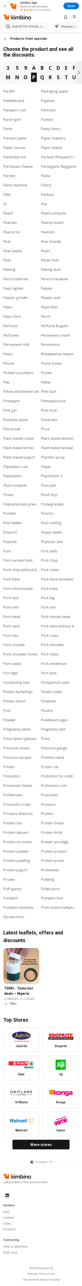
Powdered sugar (54, 720)
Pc (5, 204)
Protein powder (16, 851)
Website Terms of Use (41, 1274)
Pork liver (11, 607)
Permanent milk (16, 344)
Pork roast (49, 635)
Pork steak (12, 663)
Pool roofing (51, 522)
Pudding (47, 879)
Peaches (10, 222)
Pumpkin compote (18, 907)
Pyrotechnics (13, 916)
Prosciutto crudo (17, 804)
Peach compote (53, 213)
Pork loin (48, 607)
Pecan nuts (50, 260)
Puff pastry (12, 888)
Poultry (47, 710)
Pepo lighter (13, 288)
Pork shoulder (52, 644)
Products (9, 1229)
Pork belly (49, 551)
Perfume (10, 325)
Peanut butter (52, 222)
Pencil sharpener (55, 279)
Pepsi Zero (12, 316)
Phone (8, 363)
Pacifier (9, 91)
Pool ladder (12, 522)
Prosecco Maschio (18, 813)
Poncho (47, 513)
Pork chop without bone (23, 569)
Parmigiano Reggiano (59, 166)
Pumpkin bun (52, 898)
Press (45, 738)
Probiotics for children (59, 776)
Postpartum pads (55, 682)
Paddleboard (13, 100)
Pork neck (11, 626)
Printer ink (49, 766)
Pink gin (10, 410)
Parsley (9, 175)
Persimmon (50, 344)
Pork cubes (50, 569)
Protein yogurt (15, 870)
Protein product (54, 851)
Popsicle (10, 541)
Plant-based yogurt (19, 457)
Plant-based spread (57, 447)
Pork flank (11, 579)
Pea (44, 204)
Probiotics (11, 776)
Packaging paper (55, 91)
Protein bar (12, 823)
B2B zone (10, 1252)
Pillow (46, 382)
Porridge (10, 673)
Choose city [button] (69, 26)
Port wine (49, 673)
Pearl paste (12, 250)
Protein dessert (16, 832)
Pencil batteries (16, 279)
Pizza (45, 429)
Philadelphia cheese (57, 354)
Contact (8, 1217)
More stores (41, 1144)
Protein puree (52, 860)
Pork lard (10, 597)
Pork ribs (10, 635)
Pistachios (49, 419)
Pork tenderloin (54, 663)
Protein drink (52, 832)
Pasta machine (15, 185)
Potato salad (51, 691)
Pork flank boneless (57, 579)
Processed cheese (17, 785)
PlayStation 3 (51, 475)
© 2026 (41, 1268)
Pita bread (11, 429)
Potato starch (14, 701)
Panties (47, 119)
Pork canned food (17, 560)
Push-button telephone (60, 907)
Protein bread (52, 823)
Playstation (12, 475)
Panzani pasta (14, 138)
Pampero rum (14, 110)
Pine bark (49, 391)
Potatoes (48, 701)
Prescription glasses (20, 738)
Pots (7, 710)
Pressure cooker (16, 748)
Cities (7, 1223)
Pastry (46, 185)
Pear (7, 241)
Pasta (45, 175)
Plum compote (15, 485)
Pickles (46, 372)
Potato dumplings (18, 691)
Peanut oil (11, 232)
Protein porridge (54, 841)
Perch (45, 316)
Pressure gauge (54, 748)
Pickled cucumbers (18, 372)
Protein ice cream (17, 841)
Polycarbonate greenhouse (25, 504)
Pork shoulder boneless (22, 654)
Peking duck (51, 269)
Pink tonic (49, 410)
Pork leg (48, 597)
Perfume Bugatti (54, 325)
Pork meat (11, 616)
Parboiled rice (14, 157)
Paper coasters (53, 138)
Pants (8, 128)
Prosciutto (49, 795)
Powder (9, 720)
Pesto (8, 354)
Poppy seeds (51, 532)
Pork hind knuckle (18, 588)
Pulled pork (50, 888)
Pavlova (47, 194)
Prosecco (48, 804)
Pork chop (49, 560)
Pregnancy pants (17, 729)
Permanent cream (55, 335)
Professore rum (54, 785)
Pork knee (49, 588)
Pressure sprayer (17, 757)
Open (71, 6)
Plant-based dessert (57, 438)
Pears (45, 250)
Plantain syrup (53, 457)
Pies (6, 382)
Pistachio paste (15, 419)
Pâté (7, 194)
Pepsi (7, 307)
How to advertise (15, 1246)
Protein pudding (16, 860)
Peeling (9, 269)
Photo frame (51, 363)
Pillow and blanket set (21, 391)
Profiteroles (13, 795)
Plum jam (48, 485)
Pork (7, 551)
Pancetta (48, 110)
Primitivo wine (52, 757)
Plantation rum (15, 466)
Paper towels (51, 147)
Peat (7, 260)
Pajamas (48, 100)
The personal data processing (41, 1279)
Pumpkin (10, 898)
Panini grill (12, 119)
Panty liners (50, 128)
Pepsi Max (49, 307)
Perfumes (11, 335)
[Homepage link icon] (31, 1162)
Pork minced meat (55, 616)
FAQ (6, 1212)
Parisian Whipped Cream (61, 157)
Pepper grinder (15, 297)
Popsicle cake (52, 541)
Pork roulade (14, 644)
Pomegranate (52, 504)
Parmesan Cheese (18, 166)
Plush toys (49, 494)
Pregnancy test (53, 729)
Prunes (9, 879)
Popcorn (10, 532)
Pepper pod (50, 297)
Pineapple (11, 400)
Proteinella (50, 870)
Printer (9, 766)
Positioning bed (16, 682)
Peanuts (47, 232)
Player (46, 466)
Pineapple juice (53, 400)
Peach (8, 213)
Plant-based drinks (18, 447)
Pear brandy (51, 241)
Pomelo (9, 513)
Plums (8, 494)
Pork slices (49, 654)
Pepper (47, 288)
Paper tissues (14, 147)
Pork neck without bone (60, 626)
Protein (47, 813)
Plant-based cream (18, 438)
